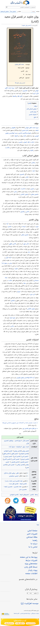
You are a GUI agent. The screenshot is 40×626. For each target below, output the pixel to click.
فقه (18, 96)
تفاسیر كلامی (7, 459)
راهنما (35, 540)
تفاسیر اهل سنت (13, 484)
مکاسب (7, 148)
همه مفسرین (17, 487)
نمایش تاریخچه (5, 11)
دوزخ (18, 291)
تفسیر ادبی (25, 456)
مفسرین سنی (23, 489)
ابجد (33, 171)
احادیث (23, 189)
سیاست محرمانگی (35, 613)
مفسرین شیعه (8, 487)
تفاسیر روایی (17, 451)
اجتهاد (16, 136)
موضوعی (11, 476)
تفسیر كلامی (15, 459)
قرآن (27, 177)
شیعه (37, 130)
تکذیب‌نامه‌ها (16, 613)
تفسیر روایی (25, 451)
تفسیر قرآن (26, 441)
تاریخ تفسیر (18, 441)
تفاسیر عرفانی (20, 465)
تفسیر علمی (11, 465)
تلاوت (16, 269)
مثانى (12, 326)
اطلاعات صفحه (31, 573)
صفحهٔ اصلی (32, 530)
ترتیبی (17, 476)
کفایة (31, 150)
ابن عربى (32, 294)
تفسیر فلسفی (24, 462)
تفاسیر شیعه (23, 484)
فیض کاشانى (31, 309)
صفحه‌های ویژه (31, 563)
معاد (24, 283)
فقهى (10, 244)
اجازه (24, 136)
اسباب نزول (26, 447)
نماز (29, 252)
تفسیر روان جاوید (20, 83)
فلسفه (14, 96)
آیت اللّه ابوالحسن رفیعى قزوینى (25, 377)
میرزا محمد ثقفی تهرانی (32, 128)
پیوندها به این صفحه (28, 557)
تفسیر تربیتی (8, 456)
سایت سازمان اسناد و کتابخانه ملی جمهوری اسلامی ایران (20, 423)
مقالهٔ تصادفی (31, 537)
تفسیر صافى (34, 194)
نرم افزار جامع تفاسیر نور (29, 428)
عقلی (17, 473)
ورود (38, 525)
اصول (25, 142)
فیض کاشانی (24, 194)
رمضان (33, 162)
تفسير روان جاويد (26, 25)
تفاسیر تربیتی (25, 459)
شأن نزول (26, 244)
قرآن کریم (36, 93)
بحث (33, 11)
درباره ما (34, 543)
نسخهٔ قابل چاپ (30, 567)
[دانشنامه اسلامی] (20, 2)
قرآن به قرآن (7, 473)
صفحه (37, 11)
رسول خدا (4, 263)
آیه (7, 224)
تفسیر (20, 142)
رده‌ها (36, 495)
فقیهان (13, 128)
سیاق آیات (12, 447)
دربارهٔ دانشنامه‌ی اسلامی (25, 613)
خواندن (19, 11)
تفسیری (25, 91)
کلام (21, 96)
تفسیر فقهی (14, 454)
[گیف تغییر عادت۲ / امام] (20, 622)
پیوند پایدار (32, 570)
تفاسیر (32, 495)
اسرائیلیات (18, 447)
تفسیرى (22, 174)
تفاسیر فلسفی (15, 462)
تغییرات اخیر (32, 533)
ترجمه (24, 226)
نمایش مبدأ (13, 11)
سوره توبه (12, 318)
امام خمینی (25, 130)
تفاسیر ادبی (17, 456)
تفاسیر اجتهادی (24, 454)
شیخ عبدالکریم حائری (25, 133)
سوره (37, 226)
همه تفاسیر (13, 481)
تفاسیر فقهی (6, 454)
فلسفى (22, 212)
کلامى (27, 212)
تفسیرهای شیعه (24, 495)
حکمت (32, 142)
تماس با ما (33, 546)
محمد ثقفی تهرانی (19, 64)
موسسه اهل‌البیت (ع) (29, 603)
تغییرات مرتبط (31, 560)
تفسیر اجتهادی (8, 451)
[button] (36, 102)
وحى (15, 191)
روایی (13, 473)
